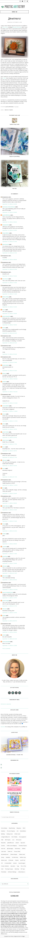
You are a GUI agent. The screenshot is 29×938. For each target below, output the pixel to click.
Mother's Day (23, 857)
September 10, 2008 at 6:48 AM (9, 259)
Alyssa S (4, 373)
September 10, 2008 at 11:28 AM (9, 411)
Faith (2, 839)
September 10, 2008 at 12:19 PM (9, 421)
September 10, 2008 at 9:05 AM (9, 354)
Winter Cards (4, 860)
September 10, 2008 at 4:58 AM (9, 222)
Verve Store (5, 27)
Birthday (3, 834)
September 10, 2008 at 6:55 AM (9, 269)
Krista (3, 309)
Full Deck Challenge (12, 872)
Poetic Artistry (10, 936)
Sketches (3, 831)
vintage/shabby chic (5, 836)
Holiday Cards (10, 834)
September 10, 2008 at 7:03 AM (9, 276)
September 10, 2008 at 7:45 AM (9, 324)
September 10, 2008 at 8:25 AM (9, 333)
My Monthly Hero (4, 854)
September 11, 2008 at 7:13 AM (9, 553)
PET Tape (23, 869)
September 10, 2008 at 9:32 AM (9, 370)
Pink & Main (3, 872)
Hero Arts (3, 848)
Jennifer (4, 381)
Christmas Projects (23, 845)
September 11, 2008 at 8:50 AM (9, 579)
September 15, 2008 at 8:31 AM (9, 638)
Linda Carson (5, 440)
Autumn (17, 842)
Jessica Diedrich (6, 316)
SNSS (24, 828)
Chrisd (3, 524)
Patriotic (17, 860)
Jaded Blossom (10, 842)
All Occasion (18, 839)
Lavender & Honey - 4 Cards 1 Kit (14, 754)
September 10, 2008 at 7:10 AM (9, 282)
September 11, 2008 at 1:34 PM (9, 597)
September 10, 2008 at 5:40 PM (9, 450)
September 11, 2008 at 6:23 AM (9, 531)
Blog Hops (19, 828)
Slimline (23, 848)
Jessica (4, 414)
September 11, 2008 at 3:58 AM (9, 503)
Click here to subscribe (6, 704)
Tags (18, 866)
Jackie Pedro (5, 432)
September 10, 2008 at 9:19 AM (9, 362)
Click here (3, 726)
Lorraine (4, 546)
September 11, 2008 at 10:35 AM (9, 589)
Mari (3, 488)
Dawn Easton (5, 244)
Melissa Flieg (5, 296)
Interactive (13, 866)
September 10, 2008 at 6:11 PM (9, 457)
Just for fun (22, 860)
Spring (2, 857)
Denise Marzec (6, 506)
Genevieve (4, 556)
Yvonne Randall (6, 641)
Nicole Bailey (5, 365)
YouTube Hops (15, 857)
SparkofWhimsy (6, 215)
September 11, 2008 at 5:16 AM (9, 509)
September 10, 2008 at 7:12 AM (9, 294)
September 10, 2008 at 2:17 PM (9, 444)
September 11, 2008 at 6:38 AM (9, 543)
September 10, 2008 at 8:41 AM (9, 342)
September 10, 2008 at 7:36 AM (9, 313)
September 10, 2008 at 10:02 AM (9, 391)
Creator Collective (5, 866)
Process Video (17, 851)
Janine (3, 423)
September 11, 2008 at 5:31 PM (9, 606)
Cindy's (4, 78)
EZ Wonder (11, 860)
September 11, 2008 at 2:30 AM (9, 493)
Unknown (4, 460)
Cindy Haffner (5, 233)
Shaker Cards (22, 854)
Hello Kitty (17, 869)
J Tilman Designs (13, 854)
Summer (15, 863)
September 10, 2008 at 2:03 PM (9, 437)
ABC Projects (7, 839)
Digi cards (23, 842)
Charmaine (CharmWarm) (8, 207)
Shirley (3, 615)
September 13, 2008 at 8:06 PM (9, 620)
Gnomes (3, 845)
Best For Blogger (22, 936)
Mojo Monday (12, 828)
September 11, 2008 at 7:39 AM (9, 563)
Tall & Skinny (17, 848)
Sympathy (8, 857)
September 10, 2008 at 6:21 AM (9, 253)
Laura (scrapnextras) (7, 592)
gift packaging (10, 848)
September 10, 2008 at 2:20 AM (9, 204)
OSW (2, 869)
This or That (23, 866)
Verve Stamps (9, 110)
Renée (3, 327)
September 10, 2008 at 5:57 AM (9, 241)
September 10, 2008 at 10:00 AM (9, 378)
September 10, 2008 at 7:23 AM (9, 307)
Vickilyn (4, 533)
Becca (3, 447)
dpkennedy (5, 576)
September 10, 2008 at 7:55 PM (9, 465)
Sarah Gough (5, 600)
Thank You (10, 851)
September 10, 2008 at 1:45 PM (9, 429)
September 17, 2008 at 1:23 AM (9, 645)
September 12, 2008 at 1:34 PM (9, 612)
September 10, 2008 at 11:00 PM (9, 485)
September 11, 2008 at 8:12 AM (9, 573)
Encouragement (22, 836)
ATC (2, 863)
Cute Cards (3, 851)
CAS (17, 831)
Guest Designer (22, 863)
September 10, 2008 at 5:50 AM (9, 230)
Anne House (5, 278)
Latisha (4, 635)
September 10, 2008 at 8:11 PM (9, 477)
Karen (3, 468)
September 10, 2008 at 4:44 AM (9, 212)
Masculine (3, 842)
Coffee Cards (17, 834)
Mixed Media (23, 831)
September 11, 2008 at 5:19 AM (9, 521)
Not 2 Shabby (14, 836)
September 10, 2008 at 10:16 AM (9, 403)
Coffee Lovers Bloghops (12, 845)
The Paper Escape (9, 869)
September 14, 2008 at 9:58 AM (9, 632)
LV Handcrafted (8, 863)
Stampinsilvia (5, 225)
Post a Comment (6, 648)
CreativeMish (5, 405)
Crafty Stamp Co (21, 872)
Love (13, 839)
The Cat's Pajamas (11, 831)
